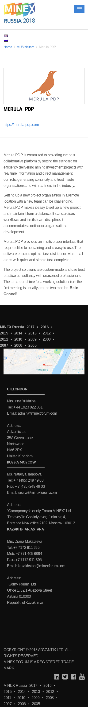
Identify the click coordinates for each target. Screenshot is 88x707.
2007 (4, 345)
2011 (4, 339)
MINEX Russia (12, 327)
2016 (45, 327)
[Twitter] (64, 676)
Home (8, 47)
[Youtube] (81, 676)
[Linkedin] (56, 676)
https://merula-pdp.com (21, 125)
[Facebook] (72, 676)
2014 (18, 333)
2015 (4, 333)
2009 (32, 339)
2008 (47, 339)
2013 (32, 333)
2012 (47, 333)
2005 (32, 345)
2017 (30, 327)
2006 (18, 345)
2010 (18, 339)
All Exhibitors (25, 47)
